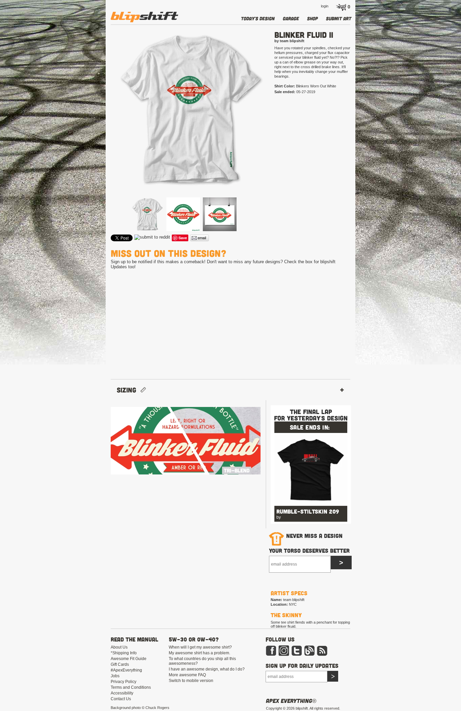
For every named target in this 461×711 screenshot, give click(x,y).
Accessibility (122, 693)
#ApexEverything (126, 670)
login (324, 6)
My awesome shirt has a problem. (199, 653)
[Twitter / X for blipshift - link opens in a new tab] (296, 654)
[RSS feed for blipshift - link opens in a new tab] (322, 654)
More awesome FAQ (187, 675)
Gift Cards (120, 664)
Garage (291, 18)
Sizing (128, 390)
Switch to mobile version (191, 680)
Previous (101, 120)
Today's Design (258, 18)
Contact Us (121, 698)
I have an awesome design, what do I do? (207, 669)
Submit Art (338, 18)
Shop (312, 18)
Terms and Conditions (131, 687)
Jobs (115, 676)
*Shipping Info (124, 653)
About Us (119, 647)
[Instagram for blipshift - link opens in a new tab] (283, 654)
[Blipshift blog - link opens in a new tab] (309, 654)
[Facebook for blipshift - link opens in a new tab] (271, 654)
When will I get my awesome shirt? (200, 647)
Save (183, 237)
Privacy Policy (123, 681)
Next (276, 120)
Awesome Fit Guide (128, 658)
